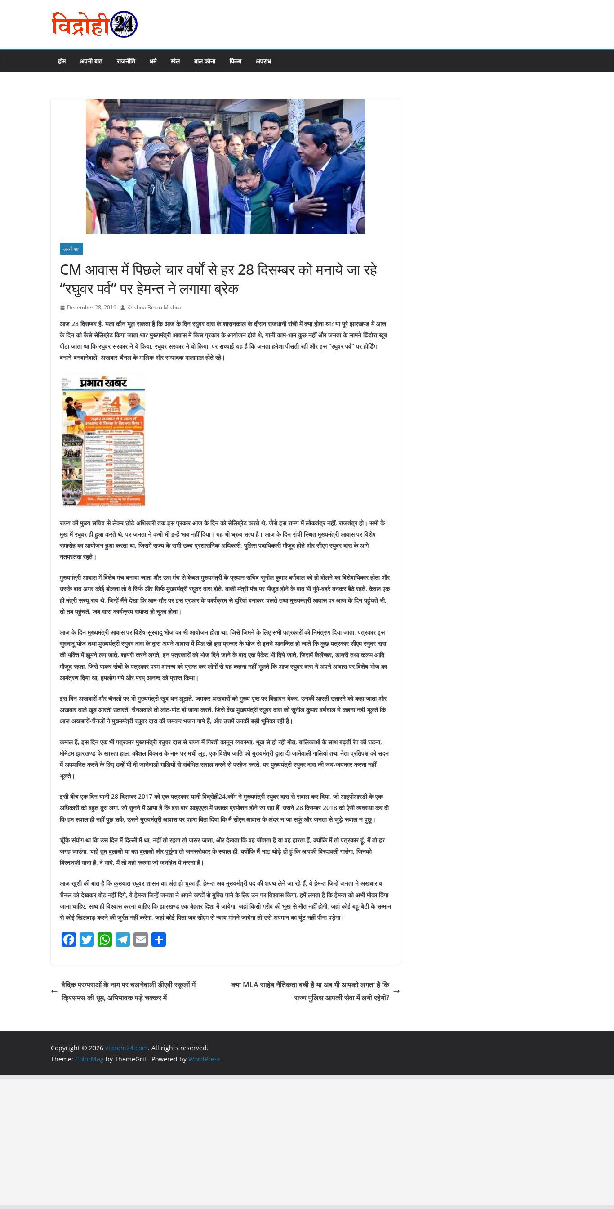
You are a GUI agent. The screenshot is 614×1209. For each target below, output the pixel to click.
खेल (175, 61)
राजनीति (126, 61)
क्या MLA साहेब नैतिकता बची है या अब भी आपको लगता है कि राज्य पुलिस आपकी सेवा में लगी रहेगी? (310, 991)
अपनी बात (91, 61)
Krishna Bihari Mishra (154, 307)
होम (62, 61)
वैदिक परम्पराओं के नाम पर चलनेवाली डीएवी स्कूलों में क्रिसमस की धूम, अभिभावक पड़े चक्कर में (129, 991)
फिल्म (235, 61)
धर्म (153, 61)
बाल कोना (204, 61)
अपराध (263, 61)
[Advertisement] (269, 1142)
